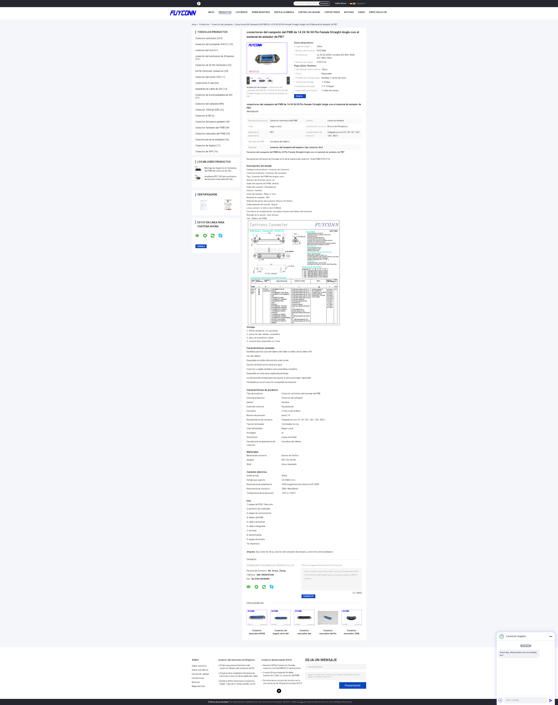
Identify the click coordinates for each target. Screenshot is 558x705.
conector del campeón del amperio (290, 552)
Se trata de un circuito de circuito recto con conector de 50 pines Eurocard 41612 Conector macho (282, 682)
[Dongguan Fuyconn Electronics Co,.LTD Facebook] (198, 3)
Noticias (349, 12)
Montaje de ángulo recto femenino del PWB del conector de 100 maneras (220, 171)
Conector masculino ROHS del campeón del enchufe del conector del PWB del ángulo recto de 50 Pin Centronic (256, 632)
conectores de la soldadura (320, 552)
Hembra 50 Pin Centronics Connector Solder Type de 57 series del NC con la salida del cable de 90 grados (237, 683)
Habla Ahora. (341, 3)
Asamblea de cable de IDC (208, 89)
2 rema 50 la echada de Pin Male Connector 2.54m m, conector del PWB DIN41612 (281, 674)
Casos (361, 12)
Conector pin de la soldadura (210, 139)
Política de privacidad (218, 702)
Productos (225, 12)
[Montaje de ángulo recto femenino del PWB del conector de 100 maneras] (198, 169)
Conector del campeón (222, 24)
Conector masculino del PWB (210, 133)
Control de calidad (309, 12)
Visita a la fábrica (284, 12)
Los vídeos (241, 12)
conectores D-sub (204, 83)
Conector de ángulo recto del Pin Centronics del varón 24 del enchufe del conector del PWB (280, 632)
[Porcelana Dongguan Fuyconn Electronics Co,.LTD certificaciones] (204, 204)
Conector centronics (206, 38)
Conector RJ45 (203, 115)
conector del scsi (204, 50)
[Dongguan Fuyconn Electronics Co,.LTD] (183, 13)
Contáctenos (332, 12)
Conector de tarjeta (205, 145)
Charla (299, 96)
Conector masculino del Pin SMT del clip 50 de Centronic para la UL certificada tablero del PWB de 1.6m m (328, 632)
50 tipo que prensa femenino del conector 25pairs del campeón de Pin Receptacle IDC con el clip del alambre (237, 667)
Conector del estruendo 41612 (211, 44)
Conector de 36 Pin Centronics (211, 65)
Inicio (211, 12)
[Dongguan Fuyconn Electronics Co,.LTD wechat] (214, 235)
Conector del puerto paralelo (210, 121)
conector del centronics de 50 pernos (214, 56)
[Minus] (550, 636)
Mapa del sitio (198, 686)
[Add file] (500, 700)
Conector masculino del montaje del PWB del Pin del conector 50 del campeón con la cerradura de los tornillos (304, 632)
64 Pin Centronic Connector (209, 71)
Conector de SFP (204, 151)
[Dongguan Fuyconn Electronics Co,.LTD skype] (222, 235)
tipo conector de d (264, 552)
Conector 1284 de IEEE (207, 109)
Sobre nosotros (261, 12)
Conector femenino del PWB (210, 127)
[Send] (550, 700)
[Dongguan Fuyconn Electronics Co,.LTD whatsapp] (206, 235)
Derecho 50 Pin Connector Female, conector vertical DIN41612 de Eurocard (282, 666)
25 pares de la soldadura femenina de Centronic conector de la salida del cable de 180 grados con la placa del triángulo (238, 675)
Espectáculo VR (378, 12)
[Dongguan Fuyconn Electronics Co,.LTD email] (199, 235)
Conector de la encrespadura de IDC (214, 95)
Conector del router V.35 (207, 77)
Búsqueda (324, 3)
